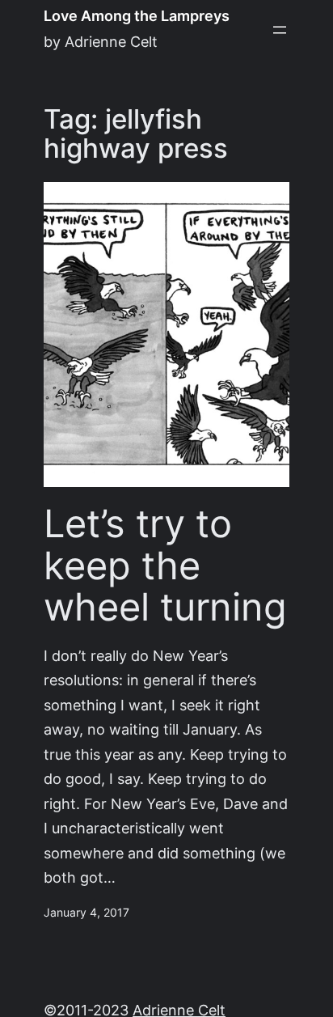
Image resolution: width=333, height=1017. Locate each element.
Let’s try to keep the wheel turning (165, 565)
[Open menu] (279, 30)
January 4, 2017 (86, 912)
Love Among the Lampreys (137, 15)
